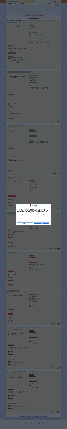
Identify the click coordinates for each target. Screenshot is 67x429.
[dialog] (33, 214)
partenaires (24, 209)
